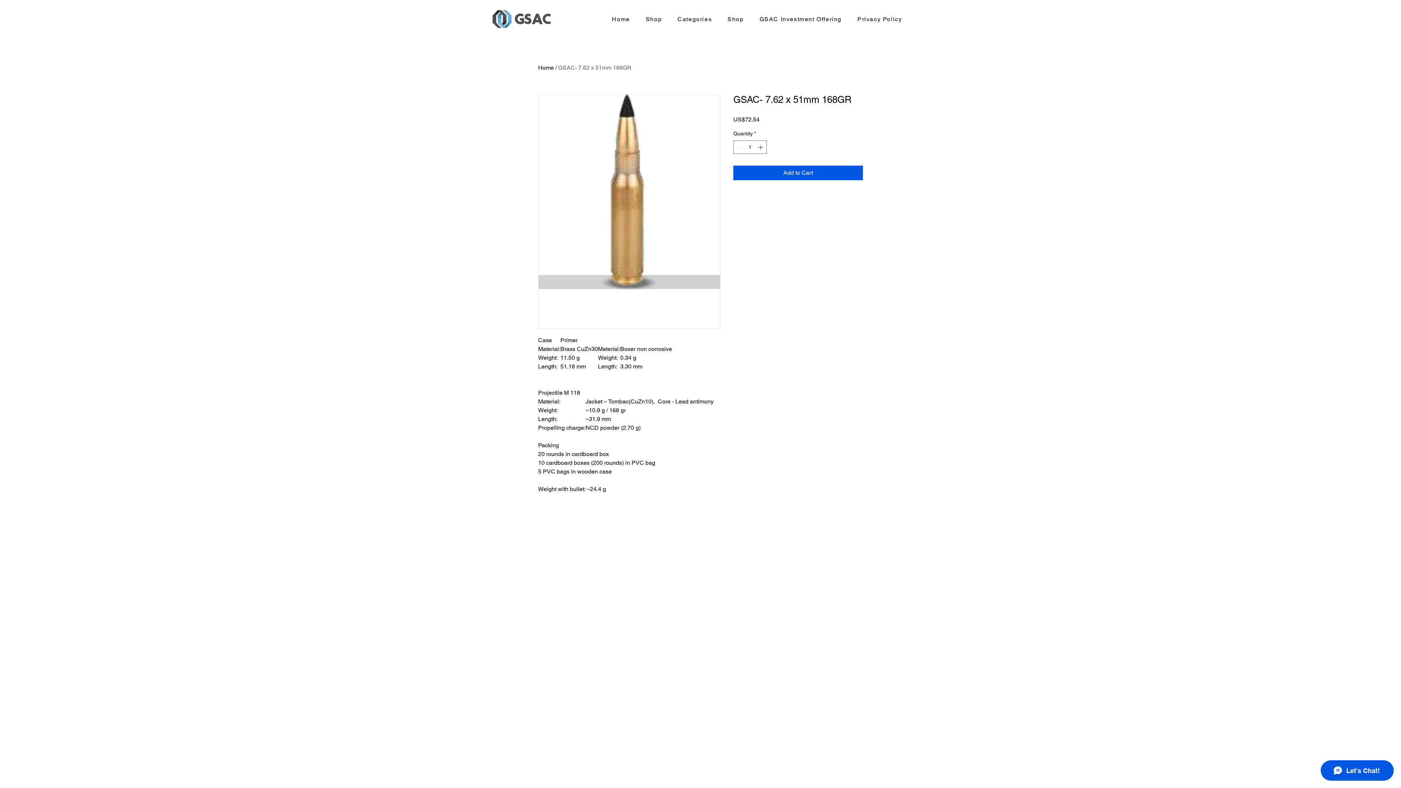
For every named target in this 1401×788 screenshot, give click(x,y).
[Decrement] (739, 147)
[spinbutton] (750, 147)
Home (546, 67)
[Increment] (761, 147)
